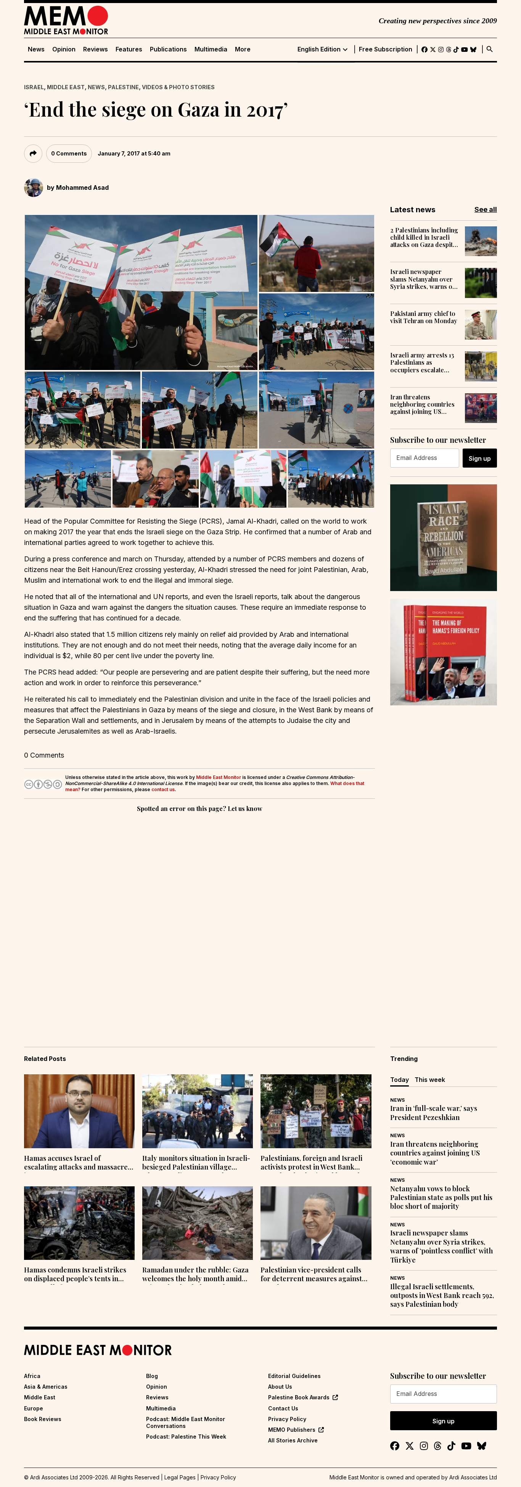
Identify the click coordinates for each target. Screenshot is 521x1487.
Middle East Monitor (218, 777)
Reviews (95, 49)
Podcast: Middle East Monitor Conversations (185, 1422)
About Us (280, 1386)
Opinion (64, 49)
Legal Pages (180, 1477)
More (243, 49)
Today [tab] (399, 1079)
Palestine (123, 87)
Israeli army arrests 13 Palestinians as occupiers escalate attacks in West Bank (422, 362)
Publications (168, 49)
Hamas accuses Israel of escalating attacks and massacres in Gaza (77, 1163)
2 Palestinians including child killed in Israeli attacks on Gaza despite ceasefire (424, 237)
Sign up (480, 458)
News (36, 49)
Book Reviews (42, 1419)
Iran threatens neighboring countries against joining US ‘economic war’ (422, 404)
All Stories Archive (293, 1440)
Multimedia (211, 49)
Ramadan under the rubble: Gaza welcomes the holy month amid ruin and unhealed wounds (195, 1275)
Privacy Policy (287, 1419)
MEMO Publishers (291, 1429)
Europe (33, 1408)
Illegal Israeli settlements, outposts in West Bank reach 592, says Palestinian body (442, 1295)
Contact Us (283, 1408)
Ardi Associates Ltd (473, 1477)
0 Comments (69, 153)
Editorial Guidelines (294, 1376)
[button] (141, 292)
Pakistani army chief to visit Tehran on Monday (423, 317)
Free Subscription (385, 49)
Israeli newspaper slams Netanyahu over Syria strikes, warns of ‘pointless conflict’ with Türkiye (423, 279)
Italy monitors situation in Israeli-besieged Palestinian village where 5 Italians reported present (196, 1163)
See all (485, 209)
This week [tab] (430, 1079)
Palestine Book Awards (299, 1397)
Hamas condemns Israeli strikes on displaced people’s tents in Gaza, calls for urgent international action (75, 1275)
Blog (152, 1376)
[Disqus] (199, 919)
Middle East (66, 87)
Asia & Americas (46, 1386)
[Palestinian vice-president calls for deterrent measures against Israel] (315, 1223)
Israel (34, 87)
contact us (163, 789)
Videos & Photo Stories (178, 87)
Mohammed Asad (82, 187)
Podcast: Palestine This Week (186, 1436)
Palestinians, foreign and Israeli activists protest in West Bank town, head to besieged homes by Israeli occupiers (312, 1163)
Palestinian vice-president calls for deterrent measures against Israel (311, 1275)
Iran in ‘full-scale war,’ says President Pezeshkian (433, 1113)
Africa (32, 1376)
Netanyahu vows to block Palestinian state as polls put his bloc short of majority (441, 1197)
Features (129, 49)
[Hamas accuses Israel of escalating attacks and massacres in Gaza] (79, 1111)
